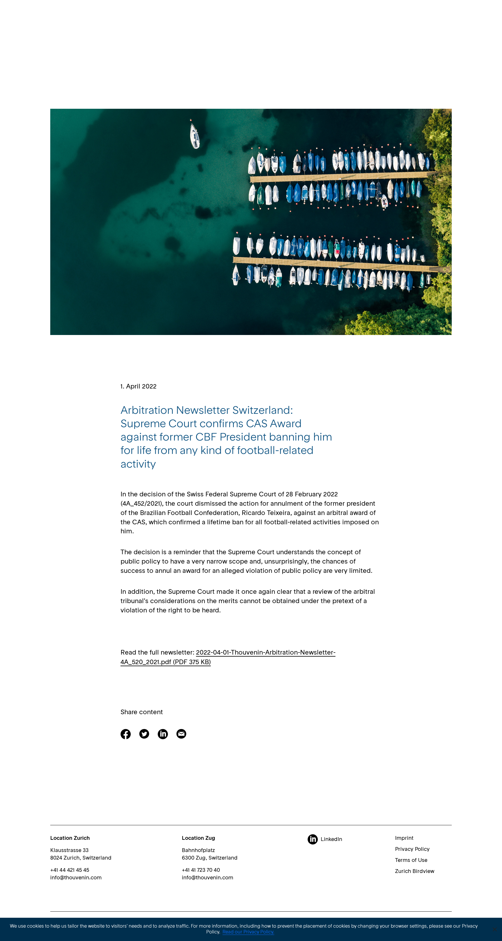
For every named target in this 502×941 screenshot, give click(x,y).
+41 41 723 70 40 (201, 870)
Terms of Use (411, 860)
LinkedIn (331, 839)
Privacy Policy (412, 849)
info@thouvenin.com (76, 878)
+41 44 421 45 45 (69, 870)
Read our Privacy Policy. (248, 932)
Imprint (404, 838)
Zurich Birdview (414, 871)
